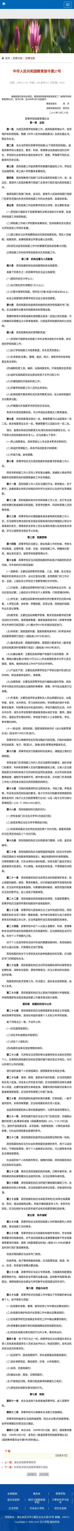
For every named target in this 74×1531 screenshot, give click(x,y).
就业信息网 (13, 1499)
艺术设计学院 (37, 1508)
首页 (7, 58)
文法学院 (13, 1508)
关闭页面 (44, 1474)
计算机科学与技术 (60, 1501)
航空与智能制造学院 (36, 1501)
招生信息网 (60, 1508)
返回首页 (32, 1474)
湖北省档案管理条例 (25, 1462)
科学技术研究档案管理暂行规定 (31, 1467)
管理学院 (60, 1493)
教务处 (36, 1493)
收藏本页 (61, 1455)
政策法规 (17, 58)
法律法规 (30, 58)
